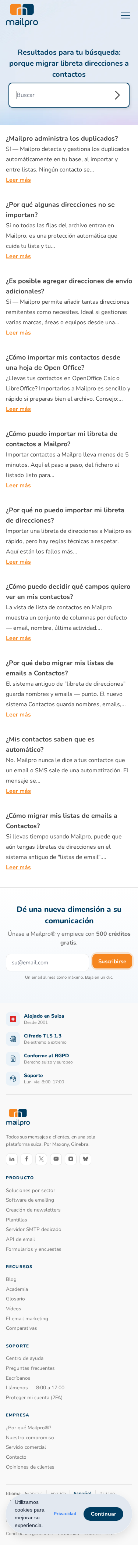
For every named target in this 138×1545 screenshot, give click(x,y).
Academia (17, 1289)
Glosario (15, 1298)
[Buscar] (117, 95)
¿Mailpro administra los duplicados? (62, 138)
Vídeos (13, 1308)
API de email (20, 1239)
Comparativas (21, 1328)
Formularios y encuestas (33, 1249)
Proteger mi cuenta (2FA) (34, 1397)
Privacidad (65, 1513)
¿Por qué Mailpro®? (28, 1427)
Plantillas (16, 1219)
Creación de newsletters (33, 1209)
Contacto (16, 1457)
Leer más (18, 180)
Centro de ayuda (24, 1358)
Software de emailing (30, 1199)
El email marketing (27, 1318)
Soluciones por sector (30, 1190)
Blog (11, 1279)
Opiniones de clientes (30, 1466)
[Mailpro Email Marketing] (18, 1117)
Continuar (103, 1514)
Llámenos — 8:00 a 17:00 (35, 1387)
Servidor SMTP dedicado (33, 1229)
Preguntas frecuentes (30, 1368)
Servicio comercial (26, 1447)
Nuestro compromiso (30, 1437)
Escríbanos (18, 1378)
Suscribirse (112, 961)
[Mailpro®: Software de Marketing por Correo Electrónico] (22, 15)
